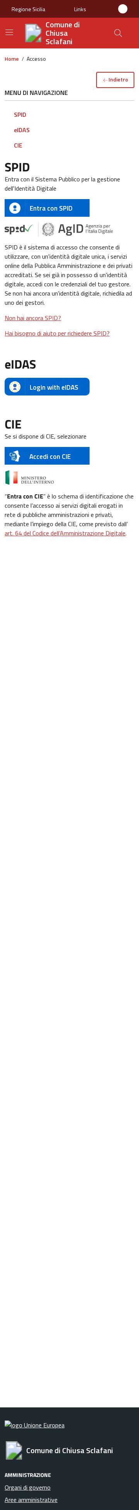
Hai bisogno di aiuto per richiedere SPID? (57, 333)
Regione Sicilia (28, 9)
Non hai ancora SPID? (33, 317)
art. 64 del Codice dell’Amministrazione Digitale (65, 533)
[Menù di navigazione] (9, 32)
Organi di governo (28, 1487)
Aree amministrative (31, 1499)
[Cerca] (118, 33)
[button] (80, 9)
